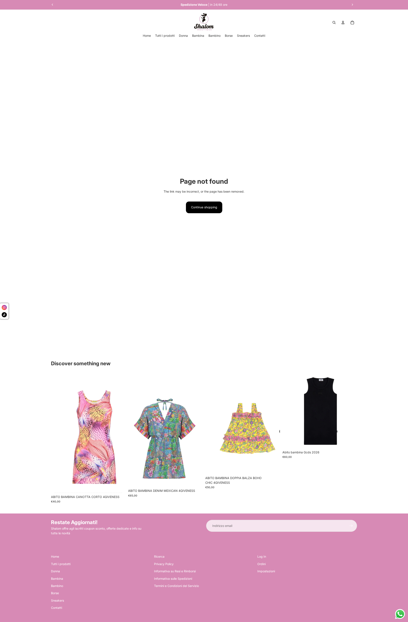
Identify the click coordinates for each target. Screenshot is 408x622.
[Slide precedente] (52, 4)
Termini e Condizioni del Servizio (176, 586)
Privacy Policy (164, 564)
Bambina (57, 578)
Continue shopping (204, 207)
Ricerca (159, 556)
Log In (261, 556)
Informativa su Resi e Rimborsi (175, 571)
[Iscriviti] (351, 526)
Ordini (261, 564)
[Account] (343, 22)
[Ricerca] (334, 22)
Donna (55, 571)
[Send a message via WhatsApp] (400, 614)
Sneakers (57, 600)
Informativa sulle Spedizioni (173, 578)
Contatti (56, 607)
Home (55, 556)
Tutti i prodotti (61, 564)
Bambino (57, 586)
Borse (55, 593)
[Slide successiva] (352, 4)
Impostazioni (266, 571)
